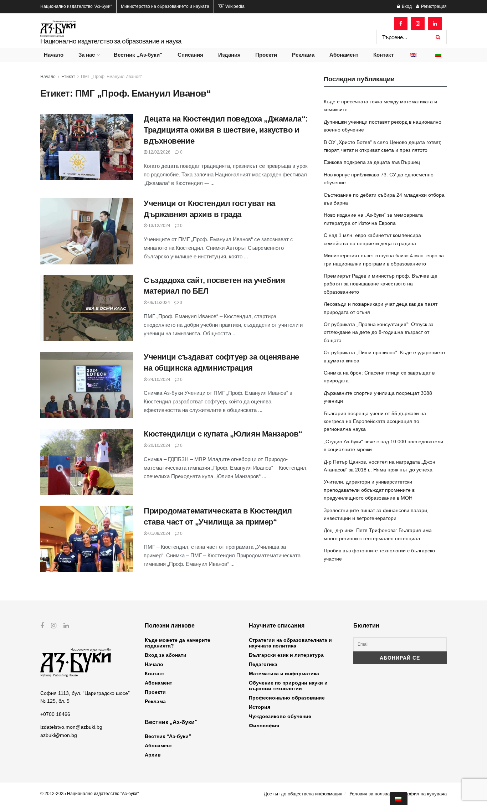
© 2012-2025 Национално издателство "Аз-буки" (89, 793)
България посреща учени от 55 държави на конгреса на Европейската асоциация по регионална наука (375, 421)
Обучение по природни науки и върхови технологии (288, 685)
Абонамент (343, 55)
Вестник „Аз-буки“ (138, 55)
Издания (229, 55)
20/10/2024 (158, 445)
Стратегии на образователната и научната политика (290, 643)
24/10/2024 (158, 379)
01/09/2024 (158, 533)
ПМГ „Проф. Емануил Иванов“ (111, 76)
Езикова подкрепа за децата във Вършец (372, 162)
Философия (264, 725)
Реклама (303, 55)
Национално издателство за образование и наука (110, 41)
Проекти (266, 55)
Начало (53, 55)
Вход (406, 6)
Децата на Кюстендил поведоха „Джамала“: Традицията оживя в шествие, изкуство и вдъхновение (226, 129)
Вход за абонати (165, 655)
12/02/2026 (158, 152)
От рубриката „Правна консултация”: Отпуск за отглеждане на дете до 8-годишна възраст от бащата (379, 332)
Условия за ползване (372, 793)
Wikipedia (234, 6)
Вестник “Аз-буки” (168, 736)
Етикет (68, 76)
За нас (86, 55)
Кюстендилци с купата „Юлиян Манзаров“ (223, 433)
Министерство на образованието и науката (165, 6)
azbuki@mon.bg (58, 735)
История (259, 707)
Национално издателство (76, 6)
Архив (153, 755)
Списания (190, 55)
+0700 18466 (55, 714)
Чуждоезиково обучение (280, 716)
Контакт (383, 55)
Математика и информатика (284, 673)
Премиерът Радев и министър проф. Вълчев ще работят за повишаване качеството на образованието (380, 284)
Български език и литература (286, 655)
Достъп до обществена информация (303, 793)
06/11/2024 (158, 302)
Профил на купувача (424, 793)
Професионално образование (287, 698)
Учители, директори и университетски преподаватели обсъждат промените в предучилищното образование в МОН (369, 490)
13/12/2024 (158, 225)
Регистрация (433, 6)
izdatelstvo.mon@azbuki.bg (71, 727)
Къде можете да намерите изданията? (177, 643)
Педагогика (263, 664)
